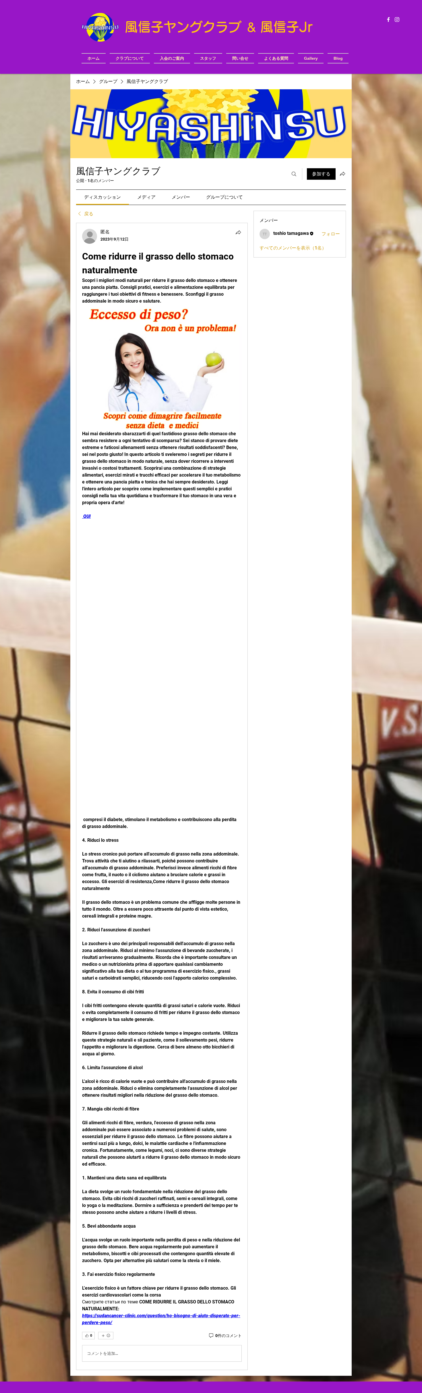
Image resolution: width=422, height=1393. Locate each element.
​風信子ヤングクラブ (185, 26)
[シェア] (238, 232)
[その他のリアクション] (105, 1335)
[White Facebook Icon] (388, 19)
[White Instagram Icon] (397, 19)
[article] (162, 796)
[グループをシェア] (342, 173)
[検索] (294, 174)
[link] (102, 197)
